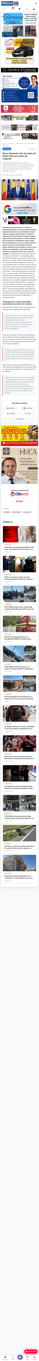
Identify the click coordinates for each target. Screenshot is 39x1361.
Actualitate (11, 143)
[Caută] (5, 9)
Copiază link (20, 419)
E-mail (29, 413)
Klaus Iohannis (16, 512)
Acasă (4, 143)
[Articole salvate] (19, 9)
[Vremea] (27, 9)
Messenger (29, 408)
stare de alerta (27, 512)
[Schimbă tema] (34, 9)
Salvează (32, 149)
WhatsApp (12, 413)
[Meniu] (36, 3)
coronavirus (7, 512)
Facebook (12, 408)
